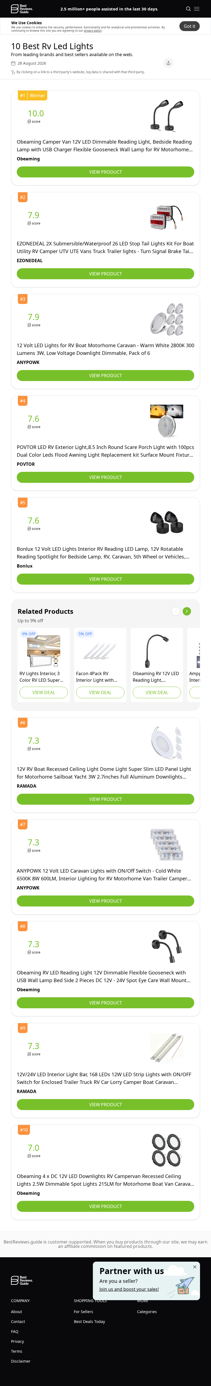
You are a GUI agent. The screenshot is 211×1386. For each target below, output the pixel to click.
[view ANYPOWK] (34, 319)
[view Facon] (100, 651)
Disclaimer (20, 1361)
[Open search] (188, 9)
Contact (18, 1321)
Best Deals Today (89, 1321)
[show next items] (186, 611)
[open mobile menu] (196, 9)
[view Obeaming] (37, 116)
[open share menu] (168, 63)
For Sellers (83, 1311)
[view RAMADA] (34, 743)
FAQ (14, 1331)
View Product (105, 172)
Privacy (17, 1341)
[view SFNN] (43, 651)
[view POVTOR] (34, 421)
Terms (16, 1351)
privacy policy (93, 30)
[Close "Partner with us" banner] (195, 1267)
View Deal (43, 692)
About (16, 1311)
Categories (147, 1311)
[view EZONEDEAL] (34, 217)
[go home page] (22, 8)
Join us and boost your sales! (129, 1289)
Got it (189, 26)
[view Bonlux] (34, 523)
